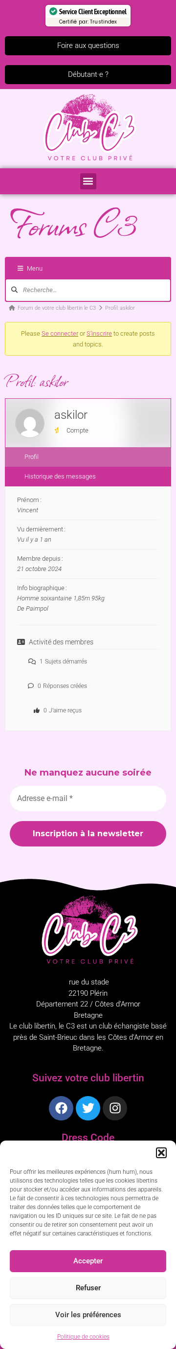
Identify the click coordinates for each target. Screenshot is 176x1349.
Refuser (88, 1287)
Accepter (88, 1261)
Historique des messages (60, 476)
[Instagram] (115, 1108)
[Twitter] (88, 1108)
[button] (161, 1153)
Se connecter (60, 333)
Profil (31, 456)
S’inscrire (99, 333)
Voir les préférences (88, 1314)
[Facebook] (61, 1108)
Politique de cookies (83, 1336)
